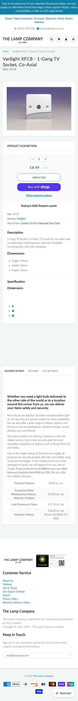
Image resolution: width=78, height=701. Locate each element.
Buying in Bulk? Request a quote (39, 205)
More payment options (39, 195)
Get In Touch (50, 371)
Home (6, 51)
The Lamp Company (43, 675)
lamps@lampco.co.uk (52, 28)
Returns (33, 371)
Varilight (21, 218)
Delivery (7, 584)
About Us (8, 580)
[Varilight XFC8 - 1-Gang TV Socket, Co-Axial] (39, 108)
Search (6, 595)
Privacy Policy (10, 598)
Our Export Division (14, 591)
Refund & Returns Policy (16, 602)
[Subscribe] (70, 655)
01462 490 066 (26, 28)
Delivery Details (14, 371)
